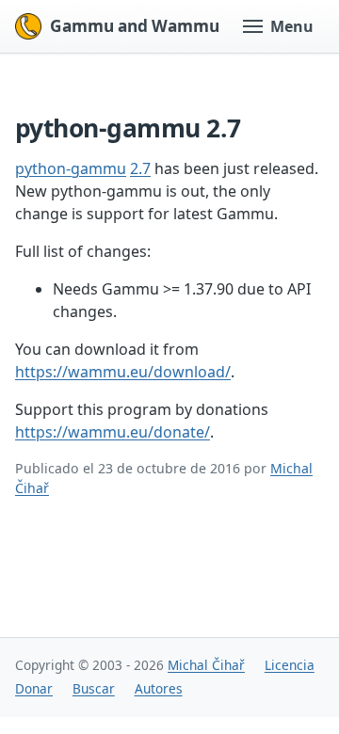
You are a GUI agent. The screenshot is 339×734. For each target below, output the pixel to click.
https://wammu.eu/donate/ (112, 432)
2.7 (140, 168)
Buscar (94, 688)
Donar (34, 688)
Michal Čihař (206, 665)
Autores (159, 688)
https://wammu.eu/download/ (123, 371)
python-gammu (70, 168)
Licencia (290, 665)
